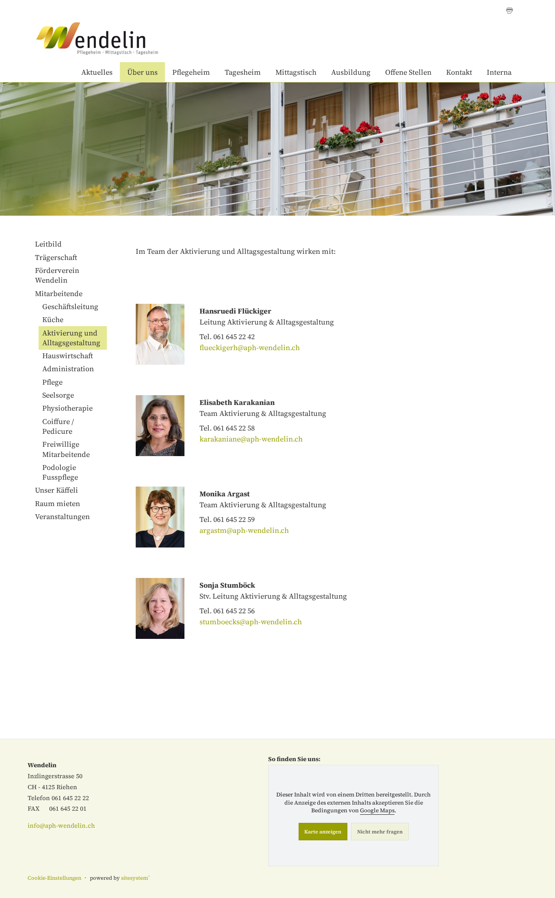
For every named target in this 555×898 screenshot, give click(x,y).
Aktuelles (97, 72)
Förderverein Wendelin (57, 275)
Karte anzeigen (322, 831)
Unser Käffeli (56, 490)
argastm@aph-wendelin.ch (244, 530)
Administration (68, 369)
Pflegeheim (191, 72)
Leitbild (48, 244)
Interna (499, 72)
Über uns (142, 72)
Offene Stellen (408, 72)
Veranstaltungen (62, 516)
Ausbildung (351, 72)
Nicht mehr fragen (380, 831)
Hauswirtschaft (67, 356)
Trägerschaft (56, 257)
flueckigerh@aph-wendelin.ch (249, 347)
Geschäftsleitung (70, 306)
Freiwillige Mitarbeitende (66, 449)
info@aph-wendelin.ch (61, 825)
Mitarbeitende (58, 293)
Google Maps (377, 810)
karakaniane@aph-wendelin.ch (251, 439)
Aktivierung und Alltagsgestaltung (71, 338)
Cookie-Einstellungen (54, 877)
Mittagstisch (296, 72)
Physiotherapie (67, 408)
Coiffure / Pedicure (58, 426)
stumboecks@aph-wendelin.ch (250, 622)
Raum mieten (57, 503)
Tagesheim (243, 72)
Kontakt (459, 72)
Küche (52, 319)
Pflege (52, 382)
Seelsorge (58, 395)
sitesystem (135, 877)
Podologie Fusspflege (60, 472)
